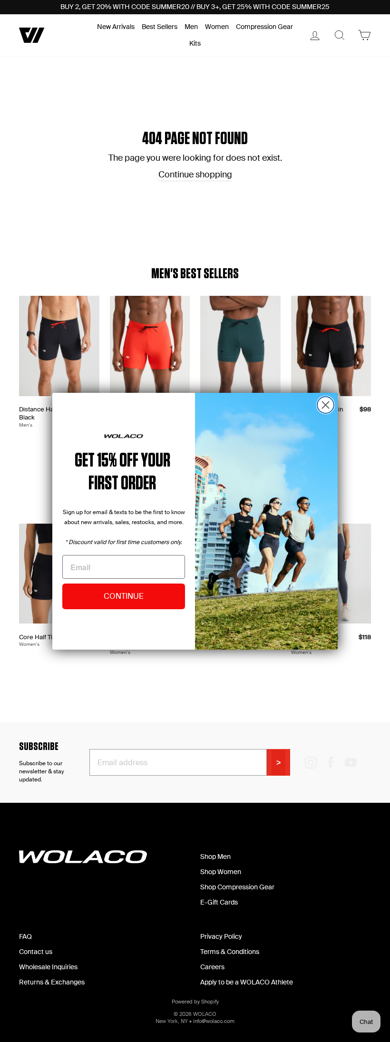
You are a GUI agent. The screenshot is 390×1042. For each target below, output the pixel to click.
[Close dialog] (325, 405)
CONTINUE (124, 596)
